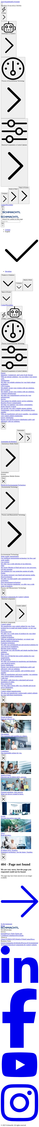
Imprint (3, 934)
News (33, 939)
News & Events (24, 187)
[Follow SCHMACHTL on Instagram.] (19, 1123)
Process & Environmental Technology (13, 485)
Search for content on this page (12, 219)
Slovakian (8, 271)
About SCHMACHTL (8, 939)
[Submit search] (1, 219)
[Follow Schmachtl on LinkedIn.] (19, 987)
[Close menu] (1, 4)
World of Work (13, 189)
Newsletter (9, 205)
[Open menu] (1, 213)
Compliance (12, 935)
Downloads (20, 935)
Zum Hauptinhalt (6, 2)
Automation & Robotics (9, 441)
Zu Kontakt (16, 2)
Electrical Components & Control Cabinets (15, 597)
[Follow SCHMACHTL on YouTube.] (19, 1080)
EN (3, 207)
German (7, 230)
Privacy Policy (10, 934)
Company (4, 193)
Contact (3, 205)
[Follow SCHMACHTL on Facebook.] (19, 1047)
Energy (3, 373)
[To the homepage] (11, 212)
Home (3, 926)
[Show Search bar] (1, 215)
